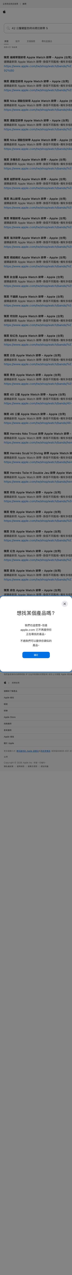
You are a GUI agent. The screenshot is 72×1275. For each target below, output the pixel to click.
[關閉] (65, 604)
